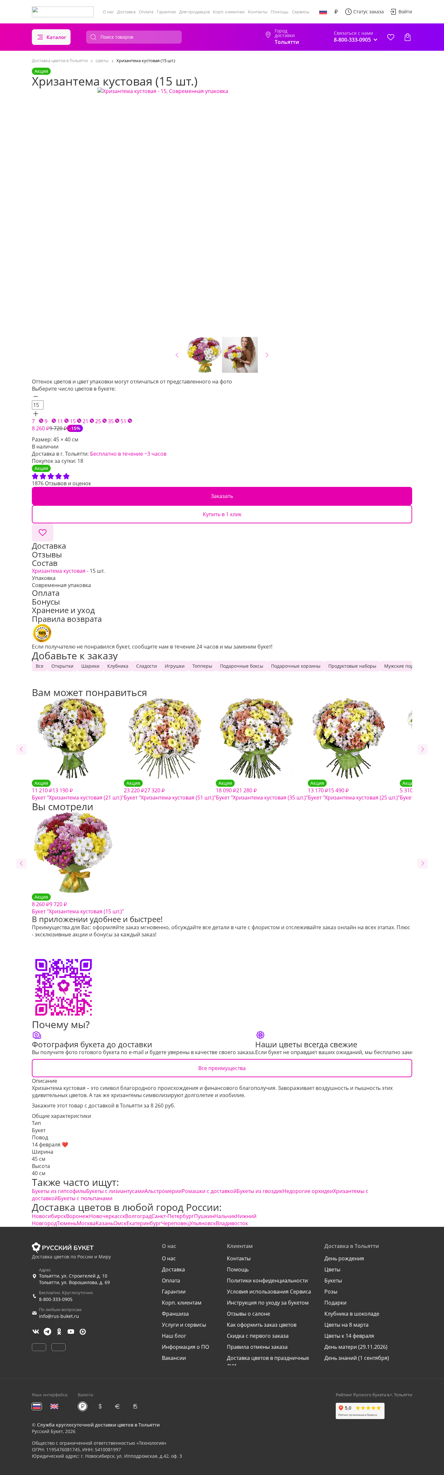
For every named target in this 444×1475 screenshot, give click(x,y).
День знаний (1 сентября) (356, 1357)
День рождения (344, 1258)
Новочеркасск (107, 1216)
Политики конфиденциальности (267, 1280)
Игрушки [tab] (175, 666)
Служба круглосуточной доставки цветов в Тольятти (98, 1425)
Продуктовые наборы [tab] (352, 666)
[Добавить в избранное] (42, 532)
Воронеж (77, 1216)
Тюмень (67, 1223)
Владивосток (232, 1223)
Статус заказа (368, 11)
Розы (330, 1291)
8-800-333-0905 (55, 1299)
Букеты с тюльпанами (85, 1198)
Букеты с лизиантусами (115, 1191)
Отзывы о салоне (248, 1313)
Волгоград (138, 1216)
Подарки (335, 1302)
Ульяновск (202, 1223)
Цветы (332, 1269)
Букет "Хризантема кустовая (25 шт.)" (354, 790)
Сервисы (300, 12)
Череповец (175, 1223)
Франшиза (175, 1313)
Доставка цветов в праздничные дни (268, 1361)
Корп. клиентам (229, 12)
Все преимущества (222, 1068)
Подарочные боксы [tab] (241, 666)
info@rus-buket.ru (59, 1316)
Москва (86, 1223)
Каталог (56, 37)
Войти (405, 11)
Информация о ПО (185, 1346)
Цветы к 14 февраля (349, 1335)
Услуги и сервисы (184, 1324)
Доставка (126, 12)
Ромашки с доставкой (209, 1191)
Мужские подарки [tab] (404, 666)
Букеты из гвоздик (259, 1191)
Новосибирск (49, 1216)
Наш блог (174, 1335)
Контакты (258, 12)
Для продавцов (194, 12)
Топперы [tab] (202, 666)
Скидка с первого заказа (258, 1335)
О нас (108, 12)
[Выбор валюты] (336, 12)
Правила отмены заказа (257, 1346)
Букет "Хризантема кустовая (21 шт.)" (78, 790)
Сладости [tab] (146, 666)
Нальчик (225, 1216)
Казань (104, 1223)
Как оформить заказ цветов (261, 1324)
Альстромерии (163, 1191)
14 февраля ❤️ (50, 1144)
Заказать (222, 496)
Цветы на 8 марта (346, 1324)
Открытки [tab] (62, 666)
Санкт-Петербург (172, 1216)
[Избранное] (390, 37)
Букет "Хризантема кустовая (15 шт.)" (78, 904)
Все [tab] (40, 666)
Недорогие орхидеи (307, 1191)
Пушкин (204, 1216)
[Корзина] (407, 37)
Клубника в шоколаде (351, 1313)
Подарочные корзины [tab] (295, 666)
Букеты (333, 1280)
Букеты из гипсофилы (59, 1191)
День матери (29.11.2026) (355, 1346)
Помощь (280, 12)
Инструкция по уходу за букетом (268, 1302)
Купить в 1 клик (222, 514)
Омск (119, 1223)
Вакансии (174, 1357)
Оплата (146, 12)
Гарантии (166, 12)
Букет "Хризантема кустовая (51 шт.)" (170, 790)
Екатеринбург (143, 1223)
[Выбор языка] (323, 12)
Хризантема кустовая (58, 570)
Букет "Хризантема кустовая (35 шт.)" (262, 790)
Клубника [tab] (117, 666)
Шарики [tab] (90, 666)
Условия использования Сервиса (269, 1291)
